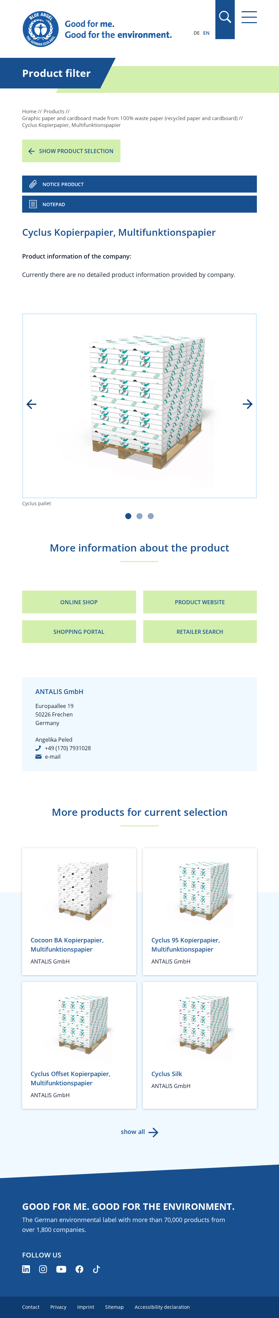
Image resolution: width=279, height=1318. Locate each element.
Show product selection (76, 151)
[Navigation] (249, 17)
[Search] (224, 17)
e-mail (53, 756)
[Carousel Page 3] (151, 516)
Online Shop (79, 602)
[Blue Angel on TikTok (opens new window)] (96, 1269)
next (243, 405)
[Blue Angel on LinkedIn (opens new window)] (26, 1269)
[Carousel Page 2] (139, 516)
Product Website (200, 602)
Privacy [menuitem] (58, 1307)
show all (133, 1131)
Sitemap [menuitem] (114, 1307)
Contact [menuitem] (30, 1307)
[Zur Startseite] (104, 29)
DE (197, 33)
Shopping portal (78, 632)
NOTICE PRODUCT (63, 184)
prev (36, 405)
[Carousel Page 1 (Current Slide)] (128, 516)
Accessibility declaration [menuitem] (162, 1307)
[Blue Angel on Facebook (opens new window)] (79, 1269)
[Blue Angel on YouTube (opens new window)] (61, 1269)
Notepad (54, 204)
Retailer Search (200, 632)
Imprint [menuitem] (85, 1307)
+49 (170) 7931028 (68, 748)
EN (206, 33)
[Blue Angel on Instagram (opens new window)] (43, 1269)
